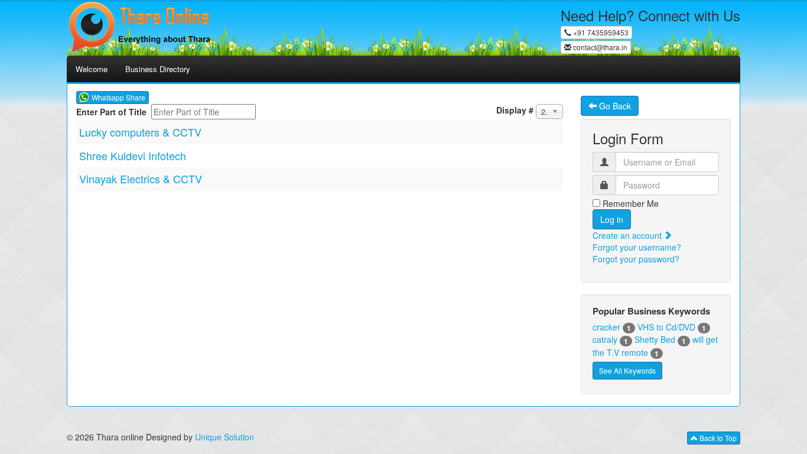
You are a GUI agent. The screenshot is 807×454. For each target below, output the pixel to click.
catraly (605, 339)
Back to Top (717, 438)
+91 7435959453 (600, 32)
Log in (611, 219)
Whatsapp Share (118, 97)
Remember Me (629, 203)
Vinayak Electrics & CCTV (140, 178)
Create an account (628, 235)
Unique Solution (224, 437)
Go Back (614, 106)
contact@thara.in (599, 47)
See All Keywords (627, 370)
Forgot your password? (636, 259)
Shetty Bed (654, 339)
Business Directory (157, 68)
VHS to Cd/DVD (666, 327)
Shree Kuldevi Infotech (132, 155)
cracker (606, 327)
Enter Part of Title (112, 112)
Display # (514, 110)
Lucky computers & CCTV (140, 132)
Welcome (92, 68)
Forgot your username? (637, 247)
